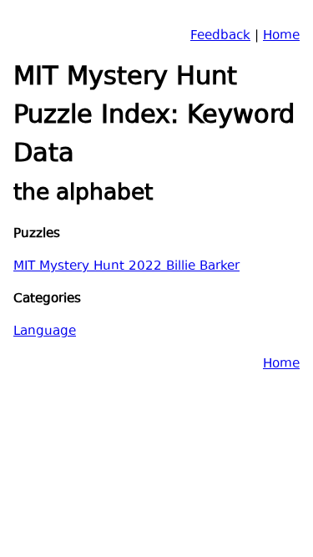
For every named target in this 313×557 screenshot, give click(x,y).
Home (281, 36)
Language (44, 332)
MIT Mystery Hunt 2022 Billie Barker (126, 266)
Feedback (220, 36)
